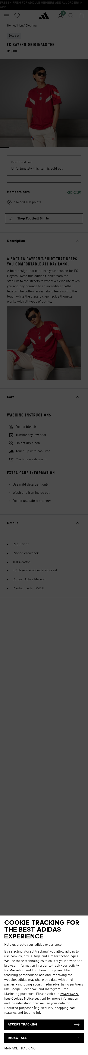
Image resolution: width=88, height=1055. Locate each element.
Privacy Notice (69, 994)
